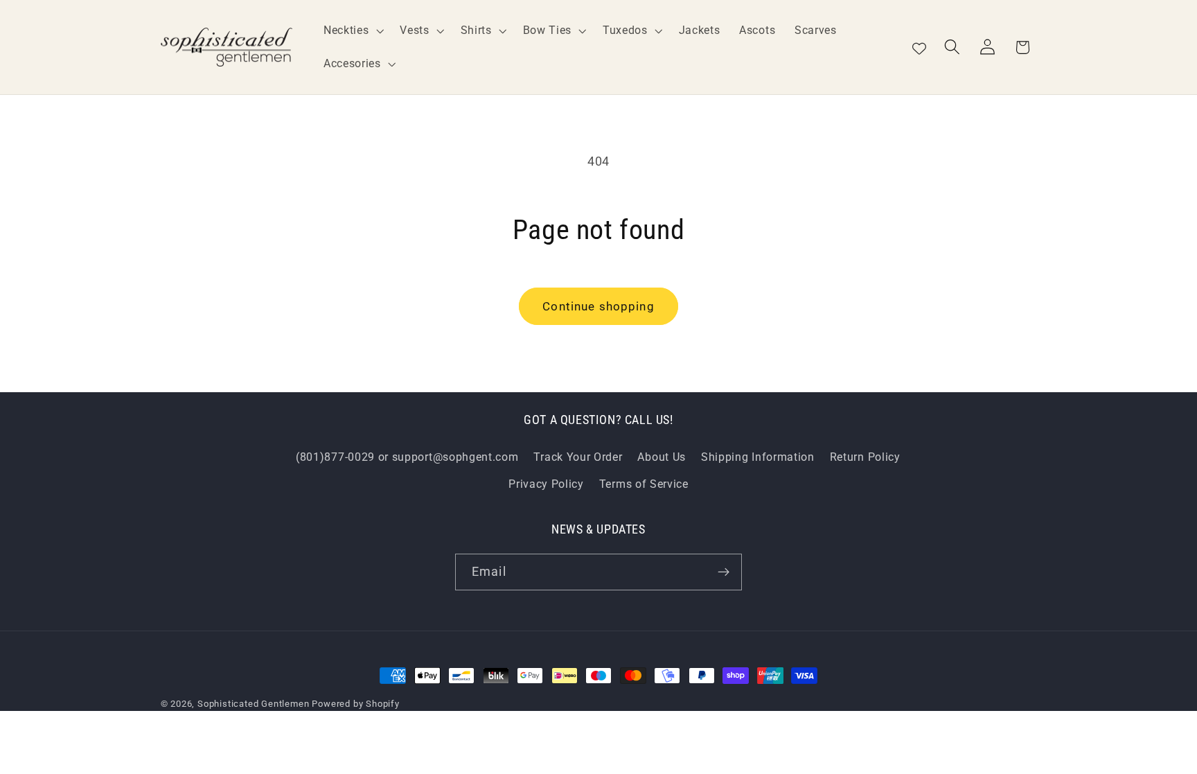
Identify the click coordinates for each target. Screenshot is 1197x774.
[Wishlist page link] (919, 47)
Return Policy (865, 457)
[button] (352, 30)
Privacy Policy (546, 484)
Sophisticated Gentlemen (253, 703)
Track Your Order (577, 457)
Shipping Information (758, 457)
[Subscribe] (723, 572)
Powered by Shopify (356, 703)
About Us (661, 457)
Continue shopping (598, 306)
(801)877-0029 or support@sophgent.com (407, 457)
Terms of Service (644, 484)
